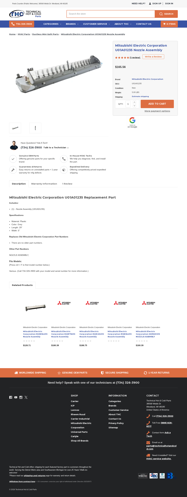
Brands (71, 23)
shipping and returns (34, 475)
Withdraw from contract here (22, 481)
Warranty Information (44, 183)
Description (19, 183)
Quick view (35, 305)
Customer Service (95, 23)
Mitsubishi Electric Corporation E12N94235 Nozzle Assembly (119, 334)
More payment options (157, 111)
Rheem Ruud (78, 414)
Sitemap (113, 427)
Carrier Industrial (80, 419)
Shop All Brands (79, 440)
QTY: (120, 104)
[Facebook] (10, 397)
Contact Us (143, 23)
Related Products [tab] (22, 285)
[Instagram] (20, 397)
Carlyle (74, 436)
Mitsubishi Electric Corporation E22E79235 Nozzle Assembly (63, 334)
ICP (73, 405)
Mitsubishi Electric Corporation (147, 79)
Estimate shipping (140, 96)
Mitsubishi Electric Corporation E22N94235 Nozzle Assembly (35, 334)
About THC (122, 23)
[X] (26, 397)
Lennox (75, 410)
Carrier (74, 401)
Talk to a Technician (55, 147)
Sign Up (156, 3)
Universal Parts (79, 432)
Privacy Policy (116, 423)
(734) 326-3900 (31, 147)
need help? (138, 3)
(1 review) (135, 57)
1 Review (67, 183)
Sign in (169, 3)
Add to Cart (35, 310)
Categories (50, 23)
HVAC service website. (158, 458)
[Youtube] (15, 397)
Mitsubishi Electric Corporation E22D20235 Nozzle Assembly (91, 334)
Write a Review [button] (153, 56)
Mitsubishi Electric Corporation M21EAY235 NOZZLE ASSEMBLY (148, 334)
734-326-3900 (24, 24)
